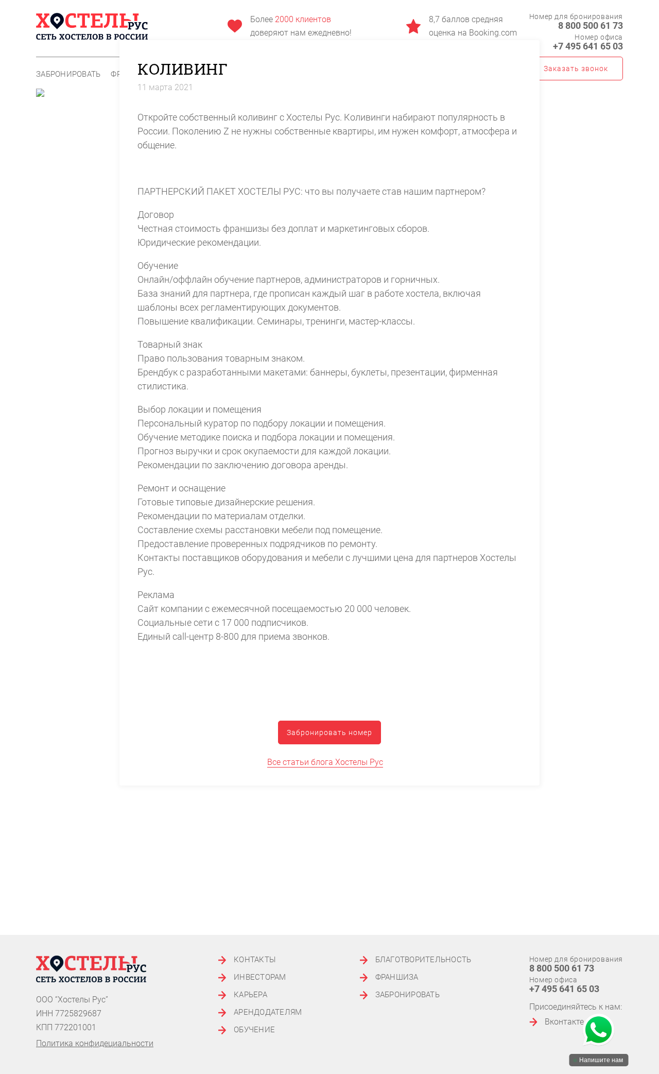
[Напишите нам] (598, 1030)
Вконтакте (564, 1022)
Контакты (255, 960)
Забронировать (68, 74)
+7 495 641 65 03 (588, 46)
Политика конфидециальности (94, 1043)
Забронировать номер (329, 732)
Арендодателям (268, 1012)
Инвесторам (260, 977)
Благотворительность (423, 960)
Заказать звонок (576, 68)
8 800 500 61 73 (590, 25)
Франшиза (397, 977)
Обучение (254, 1030)
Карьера (250, 995)
